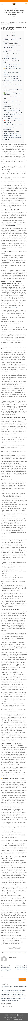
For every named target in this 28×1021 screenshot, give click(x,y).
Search (2, 977)
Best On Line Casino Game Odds (10, 53)
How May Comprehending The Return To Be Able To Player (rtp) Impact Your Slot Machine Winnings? (12, 114)
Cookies (12, 1017)
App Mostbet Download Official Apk (9, 1000)
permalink (24, 952)
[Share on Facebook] (10, 948)
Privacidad (16, 1017)
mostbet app (14, 307)
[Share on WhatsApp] (8, 948)
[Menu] (2, 4)
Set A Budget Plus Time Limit (10, 58)
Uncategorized (14, 8)
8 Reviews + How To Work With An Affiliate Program (13, 998)
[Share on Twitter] (13, 948)
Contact (22, 1017)
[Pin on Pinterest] (17, 948)
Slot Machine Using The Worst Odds (11, 118)
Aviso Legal (6, 1017)
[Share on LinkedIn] (20, 948)
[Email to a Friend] (15, 948)
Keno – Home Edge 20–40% (9, 35)
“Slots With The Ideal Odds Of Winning (12, 80)
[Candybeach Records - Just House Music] (14, 4)
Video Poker (6, 56)
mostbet (13, 225)
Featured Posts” (7, 139)
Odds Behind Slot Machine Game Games (12, 124)
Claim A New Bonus (7, 82)
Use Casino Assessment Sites (10, 127)
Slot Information (7, 129)
